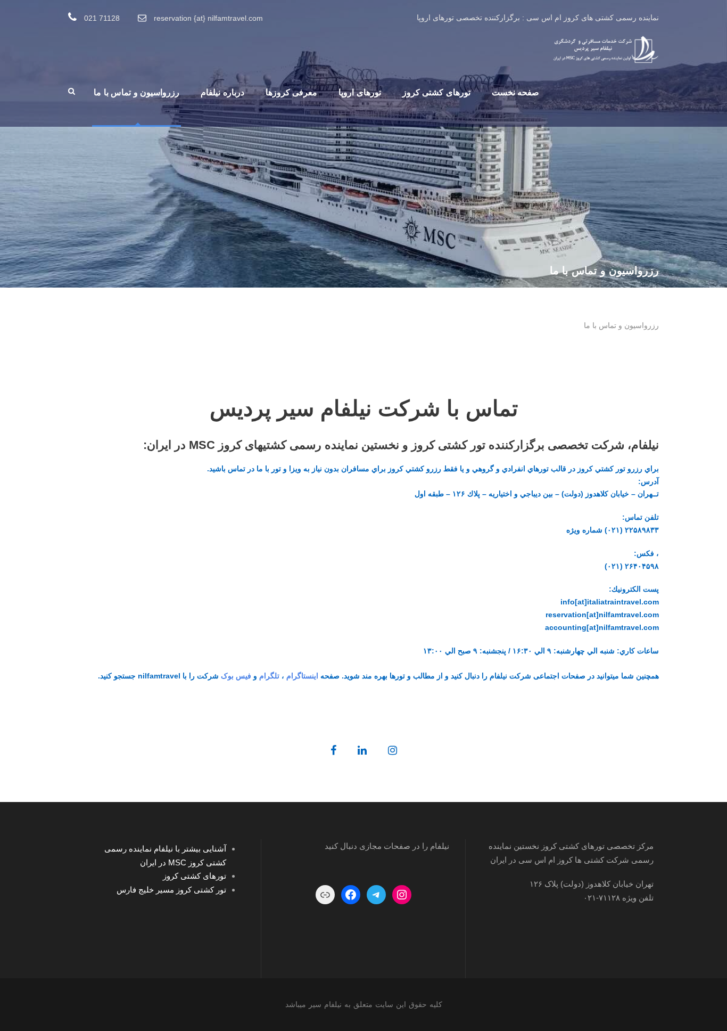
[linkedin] (362, 750)
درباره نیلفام (222, 92)
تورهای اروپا (359, 92)
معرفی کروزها (292, 92)
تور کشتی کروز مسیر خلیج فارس (171, 889)
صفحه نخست (516, 92)
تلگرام (269, 676)
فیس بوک (236, 676)
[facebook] (333, 750)
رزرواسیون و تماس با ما (136, 92)
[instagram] (392, 750)
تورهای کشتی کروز (436, 92)
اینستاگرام (302, 676)
